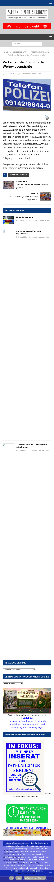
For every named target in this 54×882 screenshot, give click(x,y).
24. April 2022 (22, 450)
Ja (12, 878)
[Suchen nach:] (27, 43)
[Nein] (50, 860)
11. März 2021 (23, 220)
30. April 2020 (22, 237)
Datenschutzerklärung (27, 873)
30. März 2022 (10, 73)
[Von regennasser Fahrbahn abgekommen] (8, 334)
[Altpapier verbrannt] (8, 220)
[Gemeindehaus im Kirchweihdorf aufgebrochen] (8, 547)
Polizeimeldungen (18, 175)
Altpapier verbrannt (25, 217)
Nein (19, 878)
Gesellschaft (19, 52)
